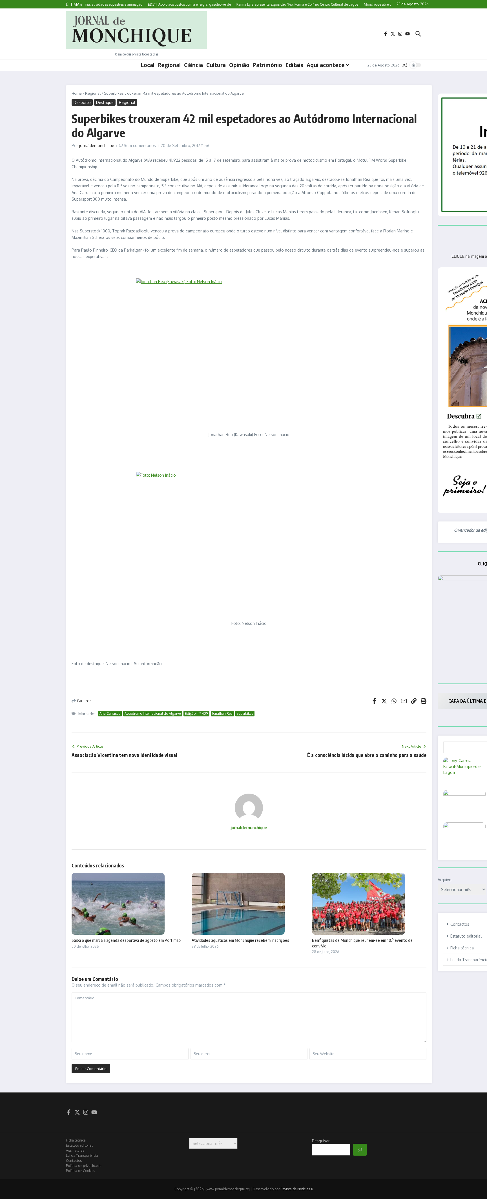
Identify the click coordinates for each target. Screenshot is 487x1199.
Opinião (239, 65)
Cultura (216, 65)
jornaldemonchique (96, 145)
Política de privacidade (83, 1166)
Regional (169, 65)
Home (77, 93)
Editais (294, 65)
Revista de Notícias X (296, 1189)
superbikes (245, 713)
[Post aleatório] (404, 65)
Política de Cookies (80, 1171)
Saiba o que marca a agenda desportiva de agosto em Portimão (126, 940)
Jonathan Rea (222, 713)
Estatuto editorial (79, 1145)
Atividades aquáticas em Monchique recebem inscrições (240, 940)
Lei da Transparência (82, 1155)
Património (267, 65)
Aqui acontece (326, 65)
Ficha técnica (76, 1140)
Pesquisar (321, 1140)
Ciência (193, 65)
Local (147, 65)
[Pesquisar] (360, 1150)
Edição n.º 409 (196, 713)
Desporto (82, 102)
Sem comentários (140, 145)
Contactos (74, 1160)
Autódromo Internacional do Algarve (153, 713)
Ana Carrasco (109, 713)
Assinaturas (75, 1150)
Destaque (105, 102)
